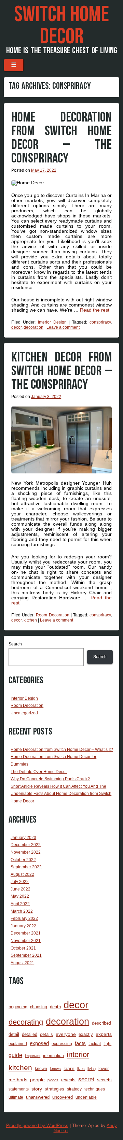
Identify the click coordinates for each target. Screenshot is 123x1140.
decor (16, 327)
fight (107, 1043)
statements (19, 1089)
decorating (26, 1022)
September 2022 (26, 867)
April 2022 (20, 903)
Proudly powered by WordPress (37, 1125)
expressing (62, 1043)
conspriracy (100, 322)
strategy (74, 1089)
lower (103, 1068)
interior (78, 1054)
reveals (68, 1079)
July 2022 (20, 881)
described (101, 1023)
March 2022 (22, 911)
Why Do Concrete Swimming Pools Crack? (50, 778)
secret (86, 1079)
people (37, 1079)
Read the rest (94, 310)
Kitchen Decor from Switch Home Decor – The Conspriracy (61, 371)
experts (104, 1034)
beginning (18, 1006)
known (41, 1068)
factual (94, 1043)
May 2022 (20, 896)
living (91, 1069)
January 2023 (23, 837)
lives (81, 1069)
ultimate (16, 1097)
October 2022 (23, 859)
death (55, 1006)
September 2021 (26, 955)
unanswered (38, 1097)
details (46, 1034)
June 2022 (20, 889)
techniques (94, 1089)
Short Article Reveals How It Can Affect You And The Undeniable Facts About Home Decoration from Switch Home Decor (61, 793)
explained (18, 1043)
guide (15, 1055)
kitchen (30, 620)
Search (15, 644)
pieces (52, 1080)
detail (14, 1034)
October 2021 (23, 948)
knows (55, 1069)
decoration (33, 327)
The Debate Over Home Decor (39, 771)
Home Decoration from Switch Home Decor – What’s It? (62, 749)
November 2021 (26, 940)
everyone (66, 1034)
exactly (86, 1034)
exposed (39, 1043)
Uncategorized (24, 713)
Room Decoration (52, 615)
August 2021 (22, 962)
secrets (104, 1079)
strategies (54, 1089)
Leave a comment (63, 327)
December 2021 (26, 933)
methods (18, 1079)
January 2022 (23, 926)
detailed (29, 1034)
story (36, 1089)
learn (69, 1068)
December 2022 (26, 844)
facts (80, 1043)
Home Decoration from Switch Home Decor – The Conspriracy (61, 138)
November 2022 (26, 852)
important (32, 1056)
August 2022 (22, 874)
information (53, 1055)
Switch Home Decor (61, 25)
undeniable (86, 1097)
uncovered (62, 1097)
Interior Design (52, 322)
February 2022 (24, 918)
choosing (38, 1006)
